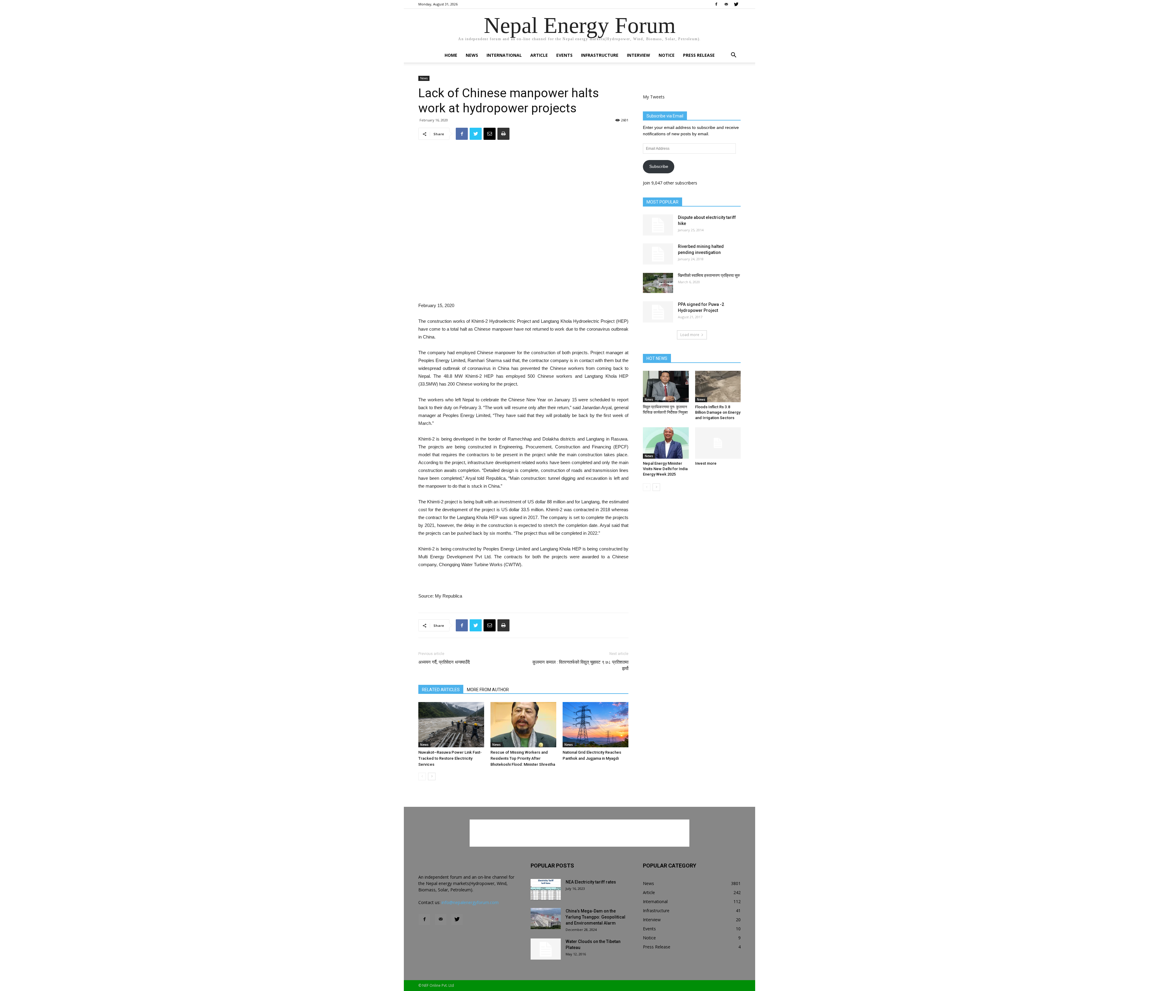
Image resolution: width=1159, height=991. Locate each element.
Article (539, 55)
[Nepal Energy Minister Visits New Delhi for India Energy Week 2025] (666, 443)
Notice (667, 55)
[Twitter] (736, 4)
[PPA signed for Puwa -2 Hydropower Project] (658, 311)
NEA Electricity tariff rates (591, 882)
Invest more (706, 463)
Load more (689, 334)
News (472, 55)
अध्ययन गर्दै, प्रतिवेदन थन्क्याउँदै (444, 662)
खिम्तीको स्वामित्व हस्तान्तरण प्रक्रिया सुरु (709, 275)
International (504, 55)
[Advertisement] (523, 286)
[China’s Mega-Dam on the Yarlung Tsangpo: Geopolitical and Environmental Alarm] (546, 918)
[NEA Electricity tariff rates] (546, 889)
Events (564, 55)
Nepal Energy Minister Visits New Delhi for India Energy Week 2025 (665, 468)
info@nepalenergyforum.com (470, 902)
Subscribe (658, 166)
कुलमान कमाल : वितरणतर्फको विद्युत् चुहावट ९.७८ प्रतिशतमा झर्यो (580, 665)
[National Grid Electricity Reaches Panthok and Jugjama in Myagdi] (595, 724)
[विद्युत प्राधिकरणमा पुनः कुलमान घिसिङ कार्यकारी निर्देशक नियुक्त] (666, 386)
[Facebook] (716, 4)
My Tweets (654, 97)
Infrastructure (599, 55)
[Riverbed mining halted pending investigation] (658, 254)
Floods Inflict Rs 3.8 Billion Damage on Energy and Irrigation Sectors (717, 412)
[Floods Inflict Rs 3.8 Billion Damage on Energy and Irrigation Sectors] (718, 386)
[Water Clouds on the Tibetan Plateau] (546, 949)
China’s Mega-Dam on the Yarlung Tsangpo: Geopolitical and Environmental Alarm (595, 917)
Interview (638, 55)
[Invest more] (718, 443)
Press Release (699, 55)
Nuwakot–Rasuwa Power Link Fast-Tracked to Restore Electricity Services (450, 758)
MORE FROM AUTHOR (488, 689)
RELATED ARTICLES (441, 689)
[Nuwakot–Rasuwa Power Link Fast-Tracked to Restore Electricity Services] (451, 724)
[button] (733, 56)
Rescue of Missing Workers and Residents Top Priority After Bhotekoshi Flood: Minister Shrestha (522, 758)
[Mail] (726, 4)
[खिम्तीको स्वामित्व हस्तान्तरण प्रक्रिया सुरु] (658, 282)
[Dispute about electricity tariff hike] (658, 225)
